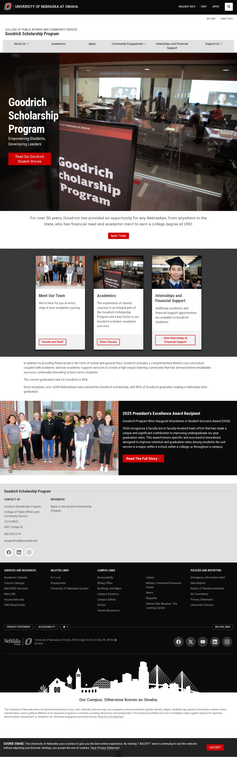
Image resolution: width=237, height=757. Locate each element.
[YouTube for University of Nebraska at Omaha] (203, 642)
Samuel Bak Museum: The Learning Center (161, 605)
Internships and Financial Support (172, 46)
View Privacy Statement (104, 748)
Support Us (212, 43)
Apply (92, 43)
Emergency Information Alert (208, 577)
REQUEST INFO (187, 6)
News (149, 592)
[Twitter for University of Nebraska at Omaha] (191, 642)
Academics (59, 43)
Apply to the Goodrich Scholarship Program (71, 508)
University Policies (202, 605)
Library (150, 577)
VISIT (204, 6)
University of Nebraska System (69, 588)
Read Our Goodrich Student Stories (29, 158)
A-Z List (56, 577)
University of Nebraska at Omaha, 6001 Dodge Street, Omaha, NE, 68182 (74, 639)
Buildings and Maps (109, 588)
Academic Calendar (15, 577)
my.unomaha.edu (14, 599)
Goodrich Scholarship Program (32, 34)
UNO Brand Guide (14, 605)
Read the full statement (111, 716)
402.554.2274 (12, 534)
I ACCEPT (215, 747)
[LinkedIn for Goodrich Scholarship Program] (19, 552)
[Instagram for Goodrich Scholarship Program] (29, 552)
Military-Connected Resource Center (163, 585)
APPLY (215, 6)
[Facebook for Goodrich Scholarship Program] (9, 552)
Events (101, 605)
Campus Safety (106, 599)
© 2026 (39, 643)
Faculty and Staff (53, 342)
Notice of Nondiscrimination (207, 588)
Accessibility (105, 577)
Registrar (151, 598)
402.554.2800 (222, 626)
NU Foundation (199, 594)
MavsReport (198, 583)
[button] (21, 46)
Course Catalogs (14, 583)
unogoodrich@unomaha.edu (20, 540)
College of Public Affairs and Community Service (41, 29)
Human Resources (108, 610)
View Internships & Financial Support (175, 340)
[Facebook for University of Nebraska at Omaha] (178, 642)
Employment (58, 583)
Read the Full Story (141, 458)
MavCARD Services (16, 588)
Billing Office (105, 583)
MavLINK (9, 594)
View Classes (108, 342)
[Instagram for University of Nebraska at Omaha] (227, 642)
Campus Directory (108, 594)
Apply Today (118, 235)
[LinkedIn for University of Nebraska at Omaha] (215, 642)
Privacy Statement (202, 599)
